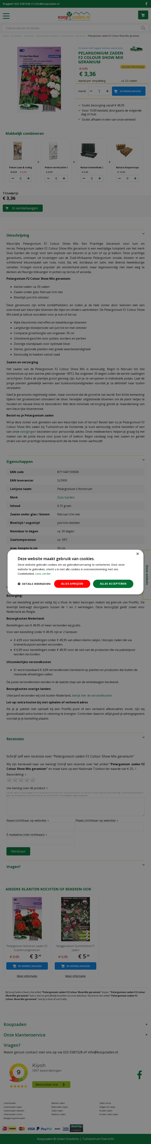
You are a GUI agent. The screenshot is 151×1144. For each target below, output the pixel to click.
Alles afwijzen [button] (72, 583)
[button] (34, 584)
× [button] (137, 554)
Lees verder (43, 574)
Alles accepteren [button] (113, 583)
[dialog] (75, 572)
